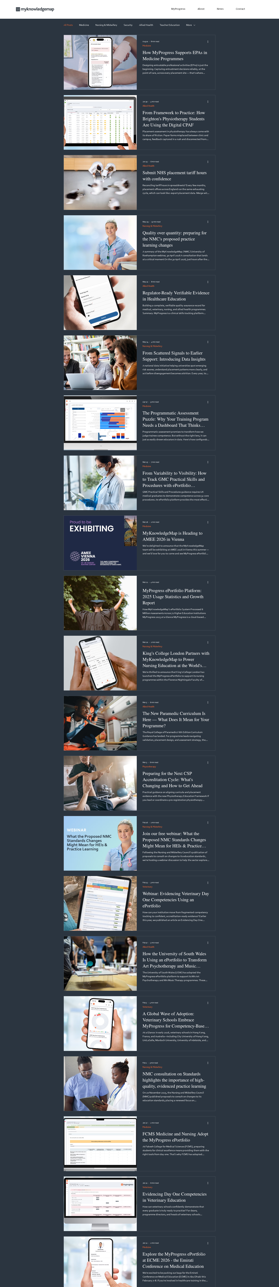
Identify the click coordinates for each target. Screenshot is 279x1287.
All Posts (68, 25)
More (189, 25)
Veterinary (147, 886)
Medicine (84, 25)
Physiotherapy (149, 766)
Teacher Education (170, 25)
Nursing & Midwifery (106, 25)
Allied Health (146, 25)
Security (128, 25)
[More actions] (209, 42)
